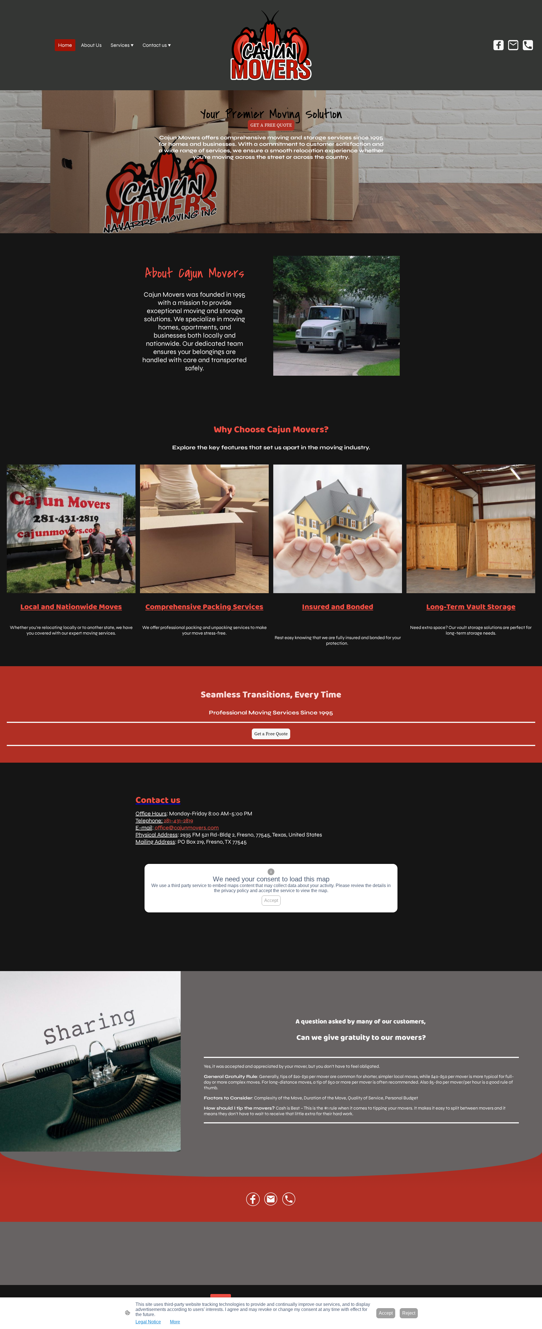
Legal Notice (148, 1321)
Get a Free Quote (271, 734)
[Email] (513, 45)
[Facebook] (498, 45)
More (175, 1321)
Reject (408, 1313)
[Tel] (528, 45)
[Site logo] (271, 45)
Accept (271, 900)
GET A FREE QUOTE (271, 125)
